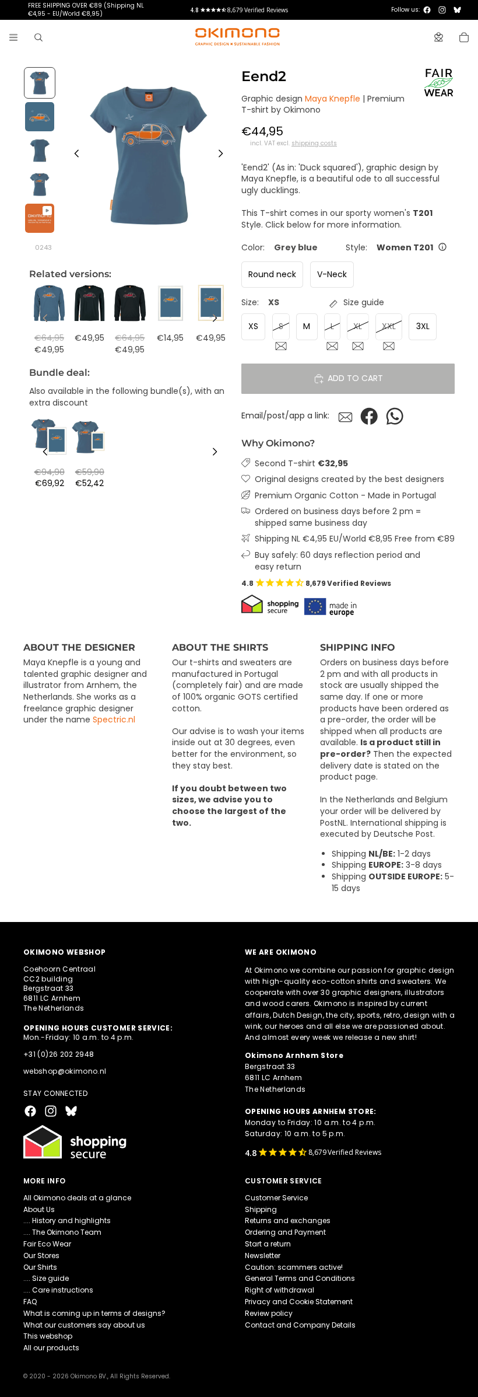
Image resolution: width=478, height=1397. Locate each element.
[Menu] (13, 37)
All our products (51, 1348)
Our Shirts (40, 1267)
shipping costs (314, 143)
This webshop (47, 1336)
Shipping (261, 1209)
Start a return (268, 1244)
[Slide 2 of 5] (39, 116)
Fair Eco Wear (47, 1244)
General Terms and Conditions (300, 1278)
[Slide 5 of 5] (39, 218)
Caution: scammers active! (294, 1267)
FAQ (30, 1302)
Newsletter (262, 1255)
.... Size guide (46, 1278)
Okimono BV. (89, 1376)
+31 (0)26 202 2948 (58, 1054)
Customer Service (276, 1197)
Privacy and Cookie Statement (299, 1302)
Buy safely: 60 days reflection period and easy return (337, 561)
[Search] (38, 37)
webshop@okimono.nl (64, 1071)
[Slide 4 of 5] (39, 184)
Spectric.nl (114, 719)
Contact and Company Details (300, 1324)
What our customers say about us (84, 1324)
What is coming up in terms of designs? (94, 1313)
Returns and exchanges (288, 1220)
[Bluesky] (457, 10)
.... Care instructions (58, 1290)
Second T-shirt (301, 463)
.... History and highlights (67, 1220)
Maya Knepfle (332, 98)
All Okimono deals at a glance (77, 1197)
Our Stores (41, 1255)
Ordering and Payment (285, 1232)
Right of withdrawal (279, 1290)
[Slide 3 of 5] (39, 150)
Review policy (269, 1313)
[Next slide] (224, 155)
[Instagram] (442, 10)
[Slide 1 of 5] (39, 82)
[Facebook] (427, 10)
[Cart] (464, 37)
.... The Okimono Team (62, 1232)
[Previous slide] (73, 155)
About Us (39, 1209)
